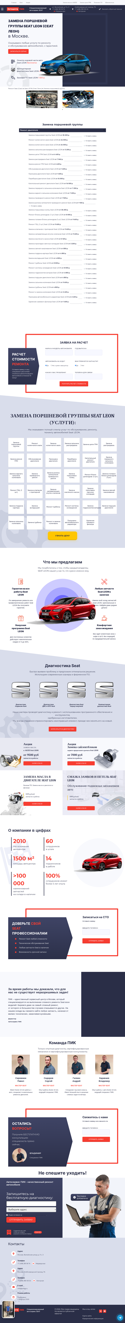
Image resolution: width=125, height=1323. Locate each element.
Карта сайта (87, 1316)
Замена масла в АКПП (70, 2)
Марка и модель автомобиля (58, 348)
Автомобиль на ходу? (55, 361)
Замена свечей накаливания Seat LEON (45, 249)
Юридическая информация (92, 1318)
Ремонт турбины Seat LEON (40, 263)
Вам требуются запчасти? (86, 361)
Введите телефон (90, 928)
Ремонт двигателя (29, 130)
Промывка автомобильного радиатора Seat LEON (49, 297)
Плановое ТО (98, 2)
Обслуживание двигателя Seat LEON (44, 169)
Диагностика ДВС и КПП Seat (48, 705)
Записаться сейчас (18, 51)
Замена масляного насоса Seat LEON (43, 239)
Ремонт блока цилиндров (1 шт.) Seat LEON (46, 215)
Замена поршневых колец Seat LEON (44, 210)
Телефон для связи (83, 372)
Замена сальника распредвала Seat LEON (45, 150)
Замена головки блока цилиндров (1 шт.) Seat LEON (49, 219)
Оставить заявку (91, 136)
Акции (28, 2)
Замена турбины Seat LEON (40, 287)
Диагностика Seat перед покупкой (76, 705)
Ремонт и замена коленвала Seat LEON (44, 292)
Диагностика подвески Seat (20, 705)
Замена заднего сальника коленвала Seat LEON (48, 193)
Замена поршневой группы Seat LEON (44, 135)
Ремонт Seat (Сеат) (15, 88)
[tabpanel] (44, 99)
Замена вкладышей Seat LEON (41, 258)
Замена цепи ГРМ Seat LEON (40, 154)
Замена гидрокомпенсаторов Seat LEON (45, 273)
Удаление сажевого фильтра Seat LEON (45, 302)
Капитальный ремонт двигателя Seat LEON (46, 183)
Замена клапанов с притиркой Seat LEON (45, 229)
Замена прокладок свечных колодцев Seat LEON (48, 244)
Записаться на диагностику (62, 729)
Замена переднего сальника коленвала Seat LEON (49, 188)
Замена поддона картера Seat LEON (43, 253)
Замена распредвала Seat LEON (41, 159)
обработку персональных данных (34, 1215)
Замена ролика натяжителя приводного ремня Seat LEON (52, 203)
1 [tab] (62, 110)
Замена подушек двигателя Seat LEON (44, 277)
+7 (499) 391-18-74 (58, 9)
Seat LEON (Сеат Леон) (33, 88)
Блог (21, 2)
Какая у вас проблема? (55, 372)
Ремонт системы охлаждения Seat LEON (45, 268)
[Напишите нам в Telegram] (120, 1318)
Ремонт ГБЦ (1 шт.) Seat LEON (40, 224)
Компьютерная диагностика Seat (104, 705)
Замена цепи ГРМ (85, 2)
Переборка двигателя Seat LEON (42, 179)
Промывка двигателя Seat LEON (42, 174)
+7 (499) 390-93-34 (81, 9)
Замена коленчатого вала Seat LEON (43, 145)
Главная (13, 2)
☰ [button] (2, 9)
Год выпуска (80, 348)
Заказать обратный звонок (112, 9)
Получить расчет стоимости (74, 384)
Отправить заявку (96, 941)
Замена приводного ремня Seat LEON (44, 198)
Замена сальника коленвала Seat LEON (44, 282)
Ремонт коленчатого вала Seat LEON (43, 140)
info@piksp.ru (22, 1288)
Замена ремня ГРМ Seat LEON (41, 164)
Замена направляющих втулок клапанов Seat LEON (49, 234)
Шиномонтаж (109, 2)
